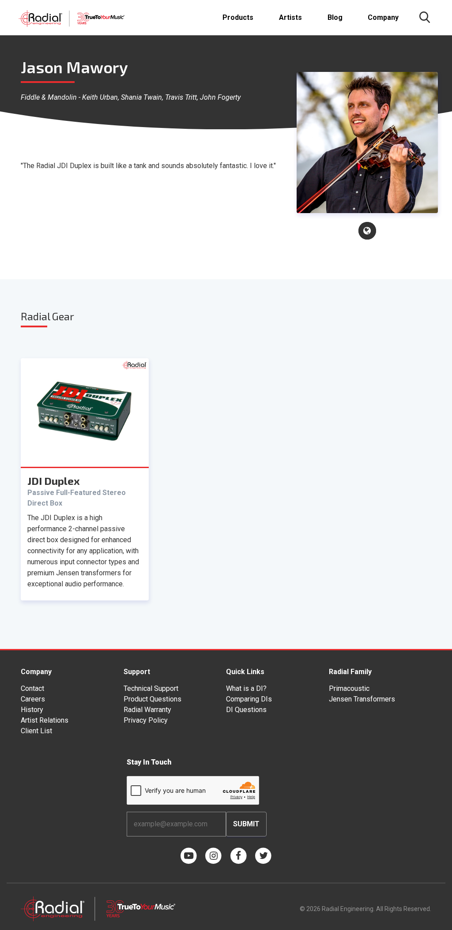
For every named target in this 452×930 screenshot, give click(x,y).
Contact (32, 688)
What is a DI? (246, 688)
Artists (290, 17)
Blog (335, 17)
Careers (33, 699)
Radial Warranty (147, 709)
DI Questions (246, 709)
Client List (36, 731)
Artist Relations (44, 720)
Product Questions (152, 699)
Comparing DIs (249, 699)
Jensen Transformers (362, 699)
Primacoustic (349, 688)
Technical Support (151, 688)
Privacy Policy (146, 720)
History (32, 709)
